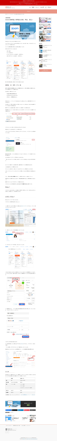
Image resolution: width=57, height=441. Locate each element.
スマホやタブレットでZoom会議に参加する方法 (15, 418)
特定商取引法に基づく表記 (16, 425)
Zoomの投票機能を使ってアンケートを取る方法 (28, 394)
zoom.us (22, 343)
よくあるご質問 (23, 425)
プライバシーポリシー (9, 425)
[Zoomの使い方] (8, 417)
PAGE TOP (55, 427)
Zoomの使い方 (8, 17)
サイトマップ (28, 425)
